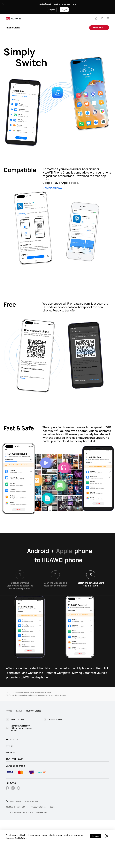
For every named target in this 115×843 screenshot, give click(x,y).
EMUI (19, 710)
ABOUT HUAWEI (14, 759)
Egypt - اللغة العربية (30, 801)
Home (9, 710)
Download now (52, 187)
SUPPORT (11, 752)
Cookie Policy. (21, 838)
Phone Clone (13, 27)
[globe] (7, 801)
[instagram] (13, 788)
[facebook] (7, 788)
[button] (96, 18)
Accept (95, 836)
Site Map (9, 807)
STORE (9, 746)
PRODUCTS (12, 739)
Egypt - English (14, 801)
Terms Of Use (21, 807)
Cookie (52, 807)
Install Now (98, 27)
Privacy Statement (38, 807)
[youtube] (18, 788)
